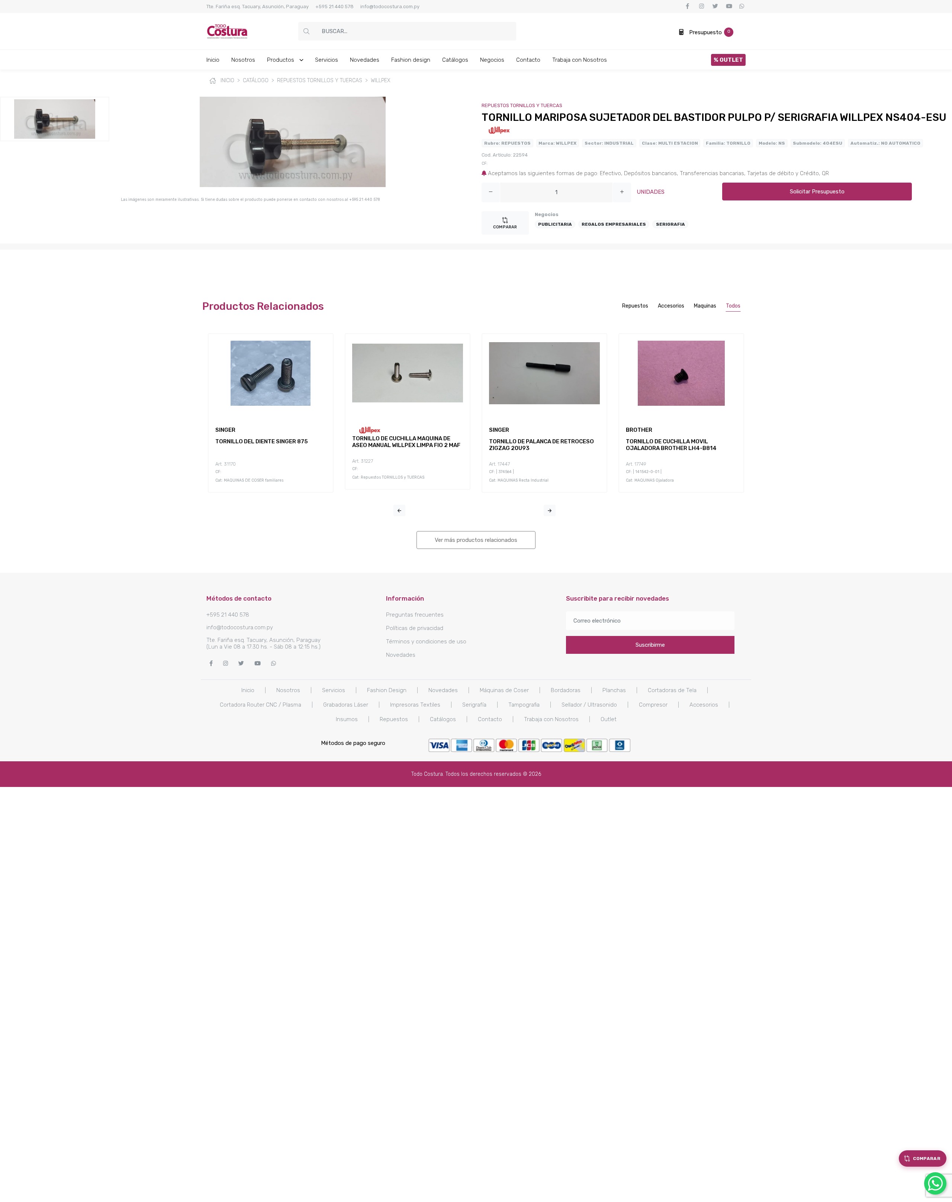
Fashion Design (386, 690)
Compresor (653, 704)
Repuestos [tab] (635, 306)
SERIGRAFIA (670, 224)
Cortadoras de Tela (672, 690)
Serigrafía (474, 704)
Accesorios (703, 704)
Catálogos (455, 60)
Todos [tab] (733, 306)
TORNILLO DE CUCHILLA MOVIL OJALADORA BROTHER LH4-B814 (671, 444)
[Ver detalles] (262, 412)
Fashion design (410, 60)
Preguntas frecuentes (415, 614)
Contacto (528, 60)
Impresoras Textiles (415, 704)
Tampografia (524, 704)
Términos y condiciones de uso (426, 641)
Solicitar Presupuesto (817, 191)
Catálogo (255, 80)
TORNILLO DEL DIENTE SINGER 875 (261, 441)
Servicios (326, 60)
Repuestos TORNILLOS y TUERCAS (319, 80)
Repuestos (394, 719)
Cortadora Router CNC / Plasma (260, 704)
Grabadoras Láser (345, 704)
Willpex (380, 80)
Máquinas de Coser (504, 690)
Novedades (364, 60)
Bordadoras (565, 690)
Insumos (347, 719)
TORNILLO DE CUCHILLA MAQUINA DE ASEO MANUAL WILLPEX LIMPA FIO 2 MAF (406, 442)
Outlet (609, 719)
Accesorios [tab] (671, 306)
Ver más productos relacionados (476, 540)
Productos (281, 60)
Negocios (492, 60)
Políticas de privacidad (414, 628)
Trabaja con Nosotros (579, 60)
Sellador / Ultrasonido (589, 704)
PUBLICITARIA (555, 224)
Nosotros (243, 60)
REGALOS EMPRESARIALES (614, 224)
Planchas (614, 690)
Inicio (212, 60)
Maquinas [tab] (705, 306)
